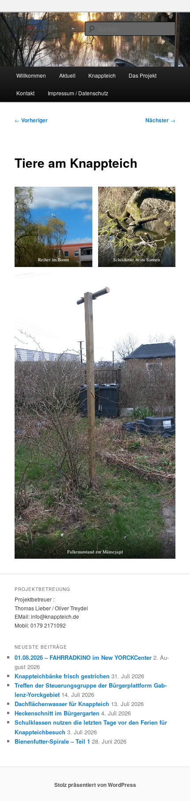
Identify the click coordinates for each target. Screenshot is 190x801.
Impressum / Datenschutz (78, 93)
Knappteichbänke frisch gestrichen (62, 676)
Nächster (160, 120)
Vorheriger (31, 120)
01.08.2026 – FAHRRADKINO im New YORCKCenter (83, 657)
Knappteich (102, 75)
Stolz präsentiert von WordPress (95, 785)
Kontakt (25, 93)
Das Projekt (142, 75)
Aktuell (67, 75)
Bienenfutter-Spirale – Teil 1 (52, 741)
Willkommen (31, 75)
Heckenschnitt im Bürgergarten (57, 713)
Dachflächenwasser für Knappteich (62, 703)
